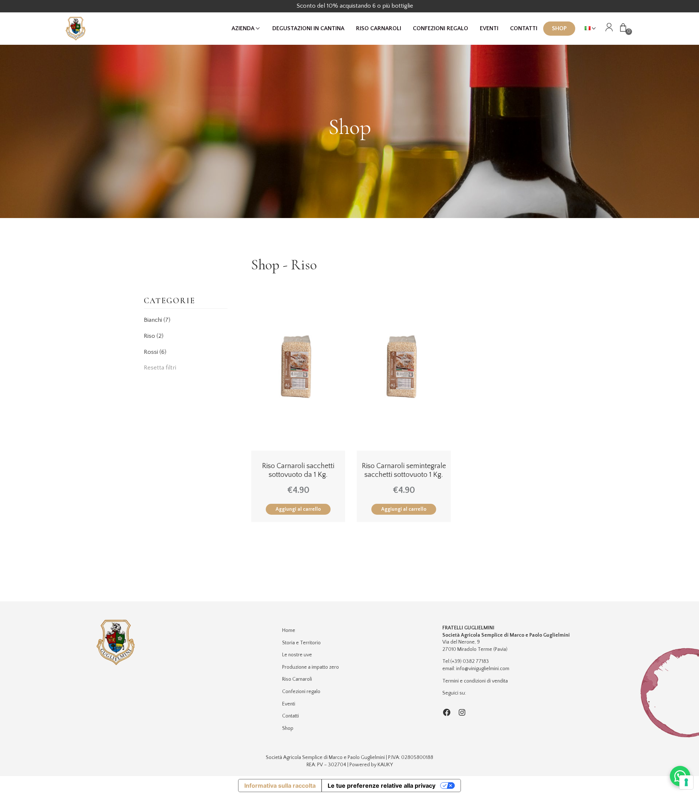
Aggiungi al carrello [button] (298, 509)
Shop (559, 28)
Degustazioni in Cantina (308, 28)
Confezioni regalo (440, 28)
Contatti (523, 28)
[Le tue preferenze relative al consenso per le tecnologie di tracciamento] (686, 782)
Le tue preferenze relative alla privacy (381, 785)
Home (288, 630)
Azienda (243, 28)
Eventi (489, 28)
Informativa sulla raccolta (280, 785)
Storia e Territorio (301, 643)
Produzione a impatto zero (310, 667)
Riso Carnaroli (378, 28)
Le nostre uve (297, 655)
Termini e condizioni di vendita (475, 681)
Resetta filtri (160, 367)
